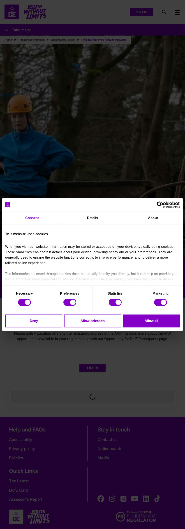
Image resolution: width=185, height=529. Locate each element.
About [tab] (153, 218)
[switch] (69, 302)
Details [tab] (92, 218)
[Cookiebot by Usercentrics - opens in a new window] (160, 204)
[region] (92, 264)
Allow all (151, 321)
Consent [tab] (32, 218)
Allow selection (93, 321)
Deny (34, 321)
